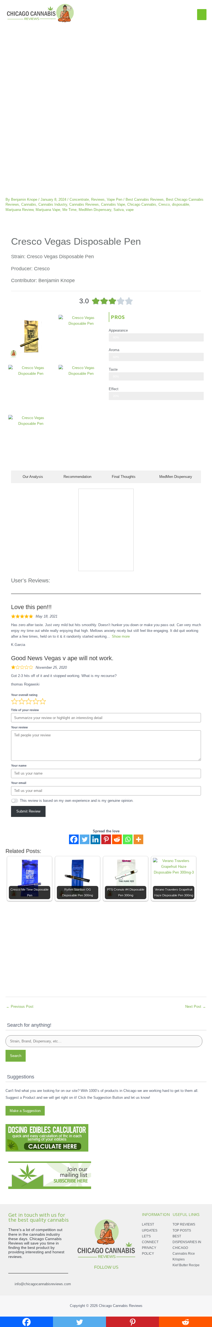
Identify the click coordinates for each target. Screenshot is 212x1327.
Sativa (118, 210)
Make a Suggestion (25, 1111)
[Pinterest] (106, 839)
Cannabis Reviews (84, 204)
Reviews (98, 199)
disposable (180, 204)
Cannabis (28, 204)
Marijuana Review (19, 210)
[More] (138, 839)
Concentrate (79, 199)
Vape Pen (114, 199)
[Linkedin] (95, 839)
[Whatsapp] (127, 839)
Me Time (69, 210)
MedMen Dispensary (95, 210)
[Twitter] (84, 839)
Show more (121, 636)
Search (15, 1056)
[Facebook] (74, 839)
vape (130, 210)
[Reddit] (117, 839)
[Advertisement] (106, 64)
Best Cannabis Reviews (145, 199)
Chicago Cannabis (141, 204)
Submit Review (28, 811)
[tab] (31, 476)
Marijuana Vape (48, 210)
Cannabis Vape (113, 204)
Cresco (164, 204)
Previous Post (19, 1006)
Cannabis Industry (52, 204)
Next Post (195, 1006)
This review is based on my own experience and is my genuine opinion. (77, 801)
